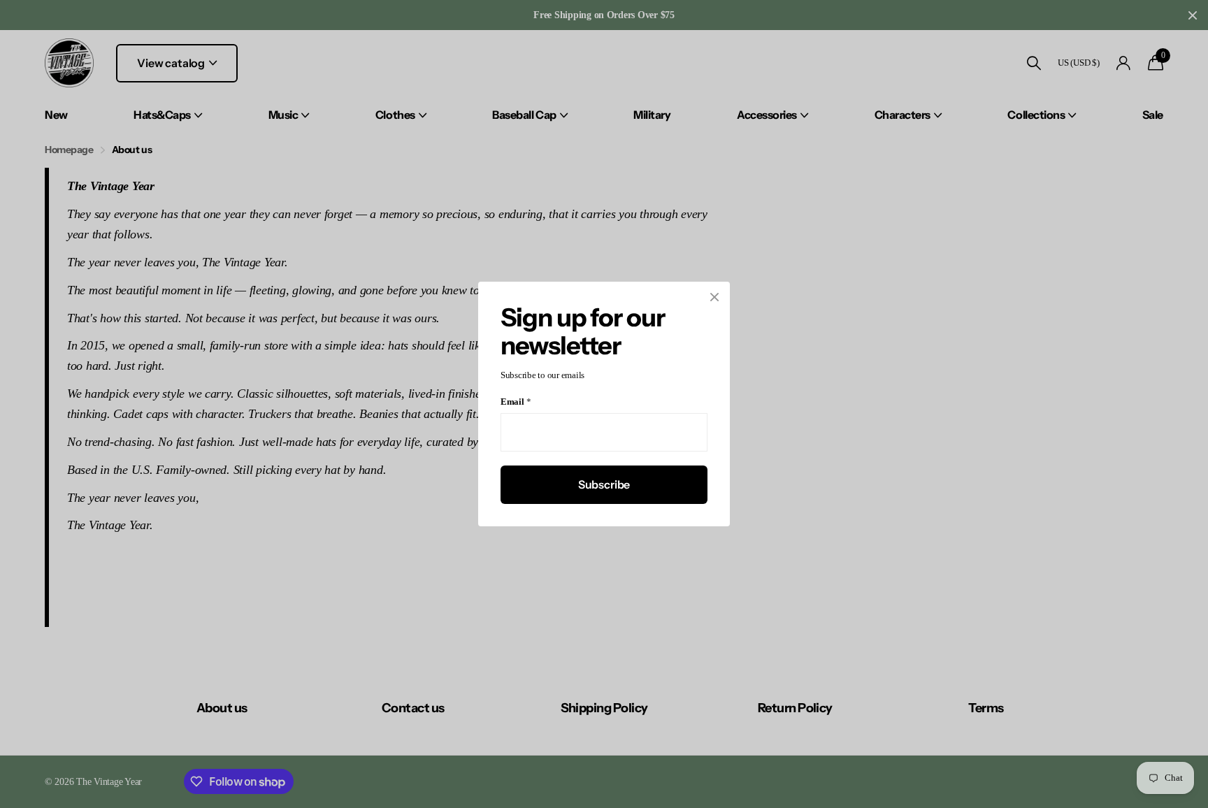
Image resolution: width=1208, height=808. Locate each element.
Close (714, 297)
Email (516, 402)
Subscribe (604, 484)
